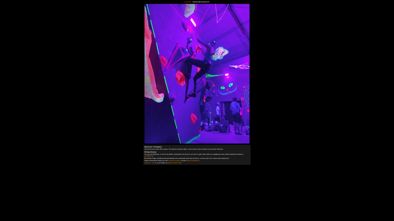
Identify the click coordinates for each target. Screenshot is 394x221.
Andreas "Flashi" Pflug (174, 163)
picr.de (154, 163)
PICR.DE (187, 2)
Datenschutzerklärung (192, 160)
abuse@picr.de (148, 156)
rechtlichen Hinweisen (174, 160)
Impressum (147, 163)
